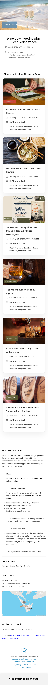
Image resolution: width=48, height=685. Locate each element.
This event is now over (24, 679)
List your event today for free (24, 659)
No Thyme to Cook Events (20, 635)
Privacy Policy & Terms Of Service (24, 664)
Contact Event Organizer (24, 662)
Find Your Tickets (24, 667)
